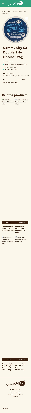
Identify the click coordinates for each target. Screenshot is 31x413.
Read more (8, 222)
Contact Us (5, 408)
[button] (3, 3)
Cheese (8, 11)
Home (3, 11)
